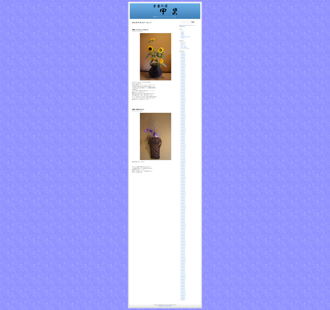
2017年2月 (183, 156)
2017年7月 (183, 152)
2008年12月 (183, 292)
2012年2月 (183, 238)
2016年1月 (183, 175)
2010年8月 (183, 263)
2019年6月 (183, 123)
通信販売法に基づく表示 (185, 36)
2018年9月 (183, 133)
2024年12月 (183, 60)
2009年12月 (183, 275)
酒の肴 (182, 44)
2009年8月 (183, 280)
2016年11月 (183, 161)
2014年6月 (183, 199)
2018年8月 (183, 134)
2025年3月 (183, 57)
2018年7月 (183, 136)
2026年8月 (183, 52)
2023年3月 (183, 73)
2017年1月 (183, 158)
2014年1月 (183, 204)
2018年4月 (183, 139)
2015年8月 (183, 181)
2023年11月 (183, 66)
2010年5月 (183, 267)
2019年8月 (183, 120)
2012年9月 (183, 228)
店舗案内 (182, 33)
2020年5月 (183, 108)
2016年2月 (183, 174)
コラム (182, 45)
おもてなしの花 (184, 48)
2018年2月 (183, 142)
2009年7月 (183, 282)
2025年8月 (183, 55)
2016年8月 (183, 165)
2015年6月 (183, 184)
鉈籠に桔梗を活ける (138, 109)
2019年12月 (183, 115)
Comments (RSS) (167, 305)
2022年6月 (183, 79)
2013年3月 (183, 219)
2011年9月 (183, 245)
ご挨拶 (182, 32)
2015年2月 (183, 188)
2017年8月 (183, 150)
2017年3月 (183, 155)
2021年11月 (183, 89)
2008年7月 (183, 299)
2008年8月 (183, 298)
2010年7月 (183, 264)
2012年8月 (183, 229)
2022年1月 (183, 86)
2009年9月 (183, 279)
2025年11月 (183, 54)
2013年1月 (183, 222)
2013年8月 (183, 212)
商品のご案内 (183, 47)
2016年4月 (183, 171)
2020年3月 (183, 111)
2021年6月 (183, 90)
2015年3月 (183, 187)
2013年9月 (183, 210)
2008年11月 (183, 294)
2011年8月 (183, 247)
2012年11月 (183, 225)
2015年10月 (183, 178)
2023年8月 (183, 67)
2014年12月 (183, 191)
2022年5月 (183, 80)
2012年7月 (183, 231)
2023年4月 (183, 71)
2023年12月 (183, 64)
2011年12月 (183, 241)
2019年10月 (183, 117)
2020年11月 (183, 99)
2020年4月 (183, 109)
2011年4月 (183, 253)
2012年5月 (183, 234)
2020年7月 (183, 105)
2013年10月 (183, 209)
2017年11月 (183, 146)
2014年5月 (183, 200)
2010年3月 (183, 270)
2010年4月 (183, 269)
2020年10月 (183, 101)
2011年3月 (183, 254)
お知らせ (182, 42)
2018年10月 (183, 131)
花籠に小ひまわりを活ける (140, 29)
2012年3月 (183, 237)
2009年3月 (183, 288)
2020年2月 (183, 112)
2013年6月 (183, 215)
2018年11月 (183, 130)
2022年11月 (183, 74)
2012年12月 (183, 223)
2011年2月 (183, 256)
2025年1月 (183, 58)
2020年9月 (183, 102)
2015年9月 (183, 180)
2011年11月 (183, 242)
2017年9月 (183, 149)
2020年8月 (183, 104)
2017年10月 (183, 147)
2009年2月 (183, 289)
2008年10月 (183, 295)
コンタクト (183, 38)
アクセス (182, 35)
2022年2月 (183, 85)
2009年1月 (183, 291)
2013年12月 (183, 206)
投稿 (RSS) (161, 305)
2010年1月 (183, 273)
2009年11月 (183, 276)
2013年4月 (183, 218)
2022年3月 (183, 83)
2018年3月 (183, 140)
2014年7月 (183, 197)
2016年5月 (183, 169)
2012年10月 (183, 226)
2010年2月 (183, 272)
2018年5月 (183, 137)
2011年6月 (183, 250)
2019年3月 (183, 127)
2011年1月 (183, 257)
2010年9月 (183, 261)
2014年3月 (183, 203)
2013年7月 (183, 213)
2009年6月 (183, 283)
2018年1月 (183, 143)
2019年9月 (183, 118)
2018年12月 (183, 128)
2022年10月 (183, 76)
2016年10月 (183, 162)
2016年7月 (183, 166)
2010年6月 (183, 266)
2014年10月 (183, 194)
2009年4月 (183, 286)
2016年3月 (183, 172)
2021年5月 (183, 92)
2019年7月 (183, 121)
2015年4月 (183, 185)
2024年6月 (183, 61)
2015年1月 (183, 190)
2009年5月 (183, 285)
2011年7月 (183, 248)
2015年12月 (183, 177)
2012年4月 (183, 235)
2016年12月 (183, 159)
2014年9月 (183, 196)
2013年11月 (183, 207)
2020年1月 (183, 114)
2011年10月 (183, 244)
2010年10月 (183, 260)
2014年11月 (183, 193)
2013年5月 (183, 216)
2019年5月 (183, 124)
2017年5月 (183, 153)
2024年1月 (183, 63)
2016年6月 (183, 168)
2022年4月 (183, 82)
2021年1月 (183, 98)
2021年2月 (183, 96)
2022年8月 (183, 77)
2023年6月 (183, 70)
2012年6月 (183, 232)
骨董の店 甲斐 (182, 25)
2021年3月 (183, 95)
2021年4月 (183, 93)
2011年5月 (183, 251)
